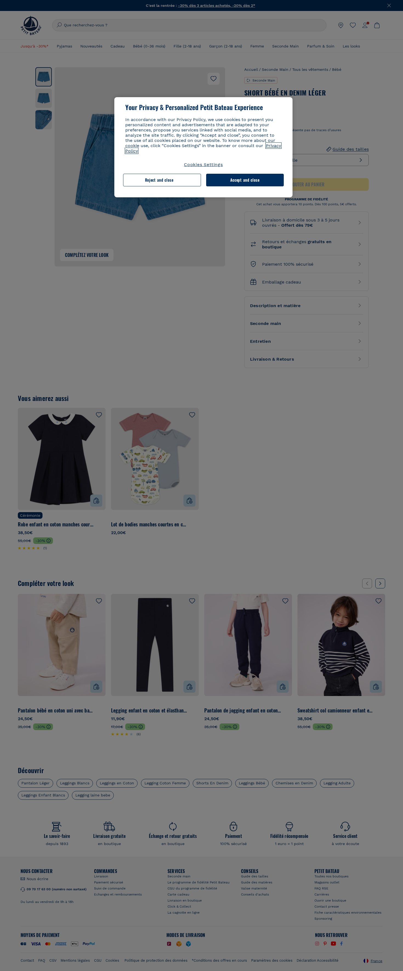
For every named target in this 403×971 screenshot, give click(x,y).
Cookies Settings (203, 164)
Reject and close (159, 180)
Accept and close (245, 180)
